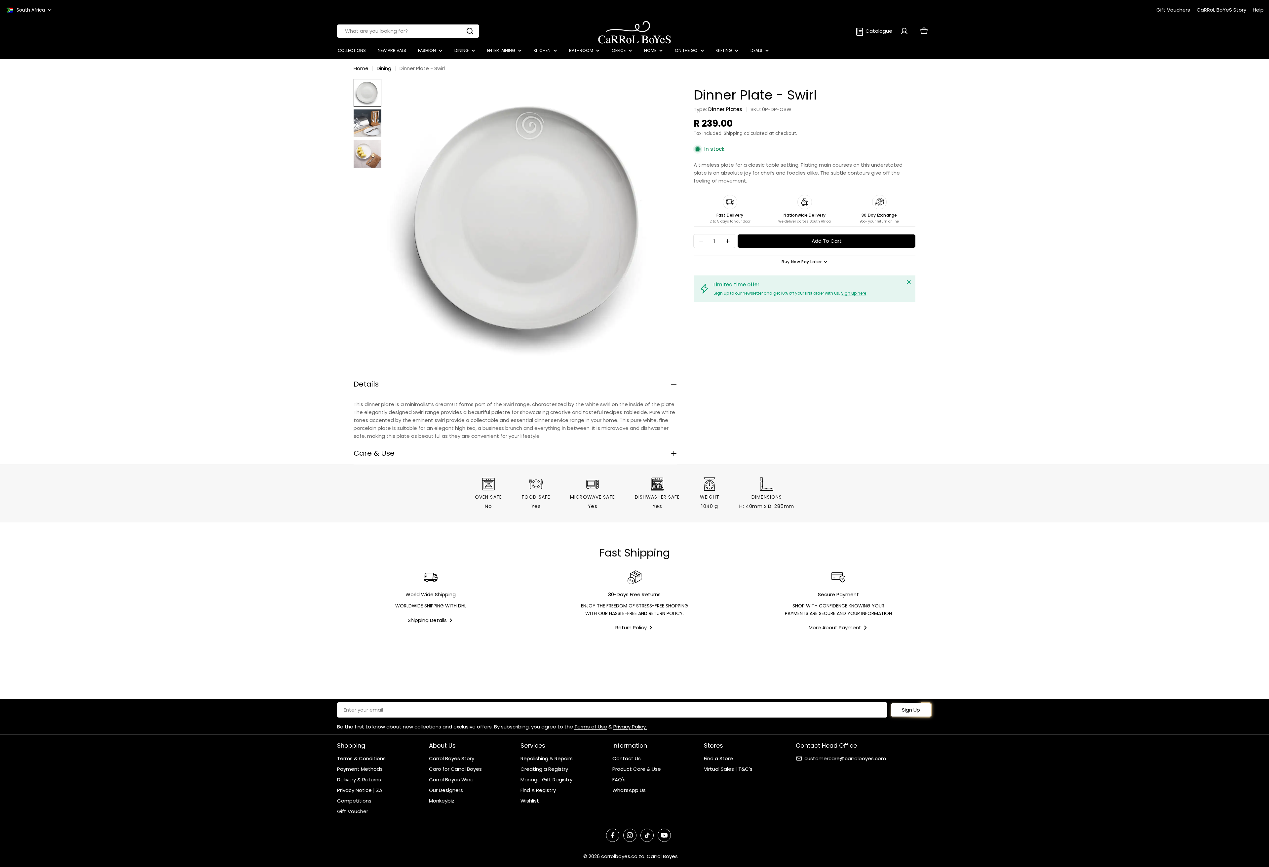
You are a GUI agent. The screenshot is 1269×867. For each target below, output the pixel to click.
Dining (384, 68)
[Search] (470, 31)
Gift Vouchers (1173, 9)
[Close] (909, 282)
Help (1258, 9)
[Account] (904, 31)
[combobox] (408, 31)
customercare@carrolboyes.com (845, 758)
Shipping (733, 133)
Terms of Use (590, 726)
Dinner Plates (725, 109)
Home (361, 68)
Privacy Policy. (630, 726)
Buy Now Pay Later (802, 262)
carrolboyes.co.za (622, 856)
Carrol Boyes (662, 856)
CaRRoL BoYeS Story (1221, 9)
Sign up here (853, 293)
